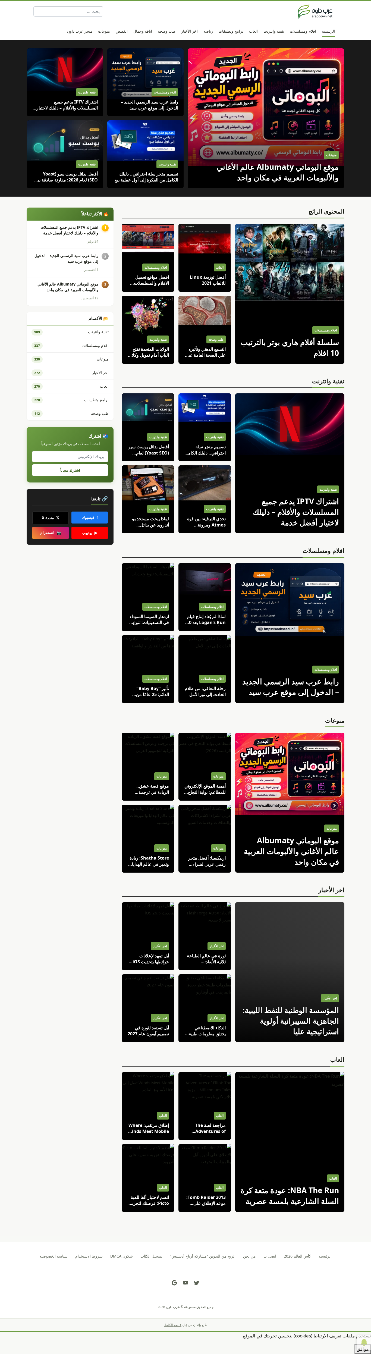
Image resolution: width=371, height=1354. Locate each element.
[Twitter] (197, 1283)
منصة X (50, 517)
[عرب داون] (315, 11)
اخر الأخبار (331, 890)
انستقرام (50, 532)
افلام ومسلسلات (323, 550)
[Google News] (174, 1283)
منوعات (334, 720)
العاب (337, 1059)
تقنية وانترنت (328, 381)
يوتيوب (90, 532)
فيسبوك (90, 517)
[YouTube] (185, 1283)
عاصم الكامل (172, 1324)
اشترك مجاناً (70, 470)
